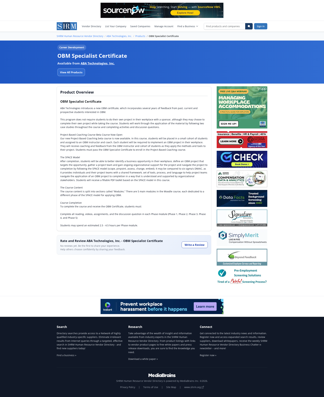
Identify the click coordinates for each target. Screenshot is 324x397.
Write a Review (195, 245)
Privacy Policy (127, 387)
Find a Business (186, 26)
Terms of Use (150, 387)
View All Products (71, 72)
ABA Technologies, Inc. (119, 36)
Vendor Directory (91, 26)
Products (140, 36)
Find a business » (66, 355)
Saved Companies (140, 26)
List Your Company (115, 26)
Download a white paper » (143, 359)
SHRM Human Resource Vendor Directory (80, 36)
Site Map (171, 387)
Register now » (208, 355)
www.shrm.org (192, 387)
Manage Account (163, 26)
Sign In (261, 26)
